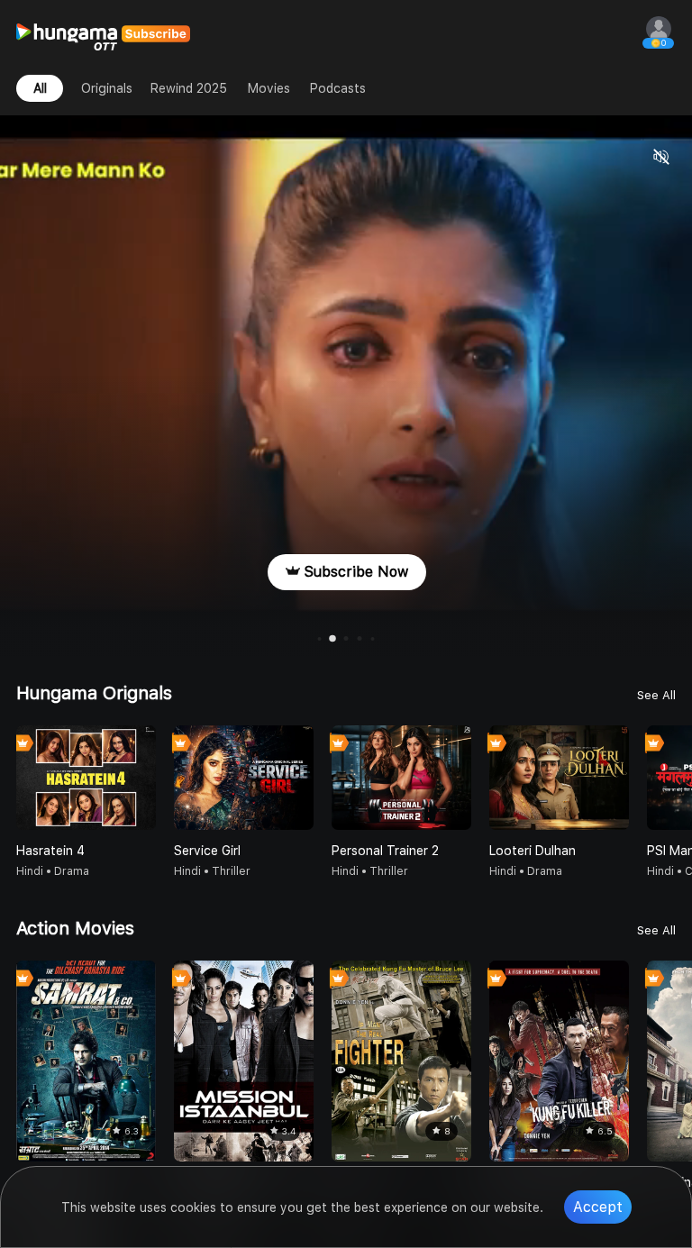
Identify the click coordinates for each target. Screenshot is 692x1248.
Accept (598, 1207)
